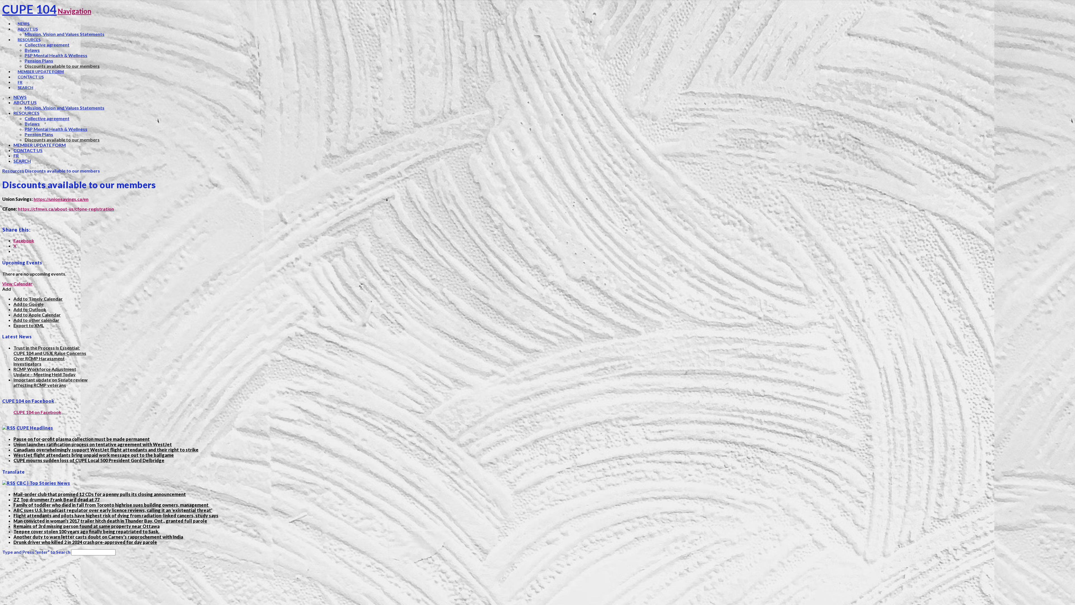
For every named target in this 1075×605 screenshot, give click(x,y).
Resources (13, 170)
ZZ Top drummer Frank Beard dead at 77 (56, 499)
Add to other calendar (36, 320)
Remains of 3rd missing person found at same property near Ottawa (86, 526)
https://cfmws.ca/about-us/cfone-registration (66, 208)
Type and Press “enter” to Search (36, 552)
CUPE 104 (29, 9)
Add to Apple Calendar (37, 314)
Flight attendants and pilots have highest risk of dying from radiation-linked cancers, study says (115, 515)
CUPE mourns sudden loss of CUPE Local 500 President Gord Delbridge (88, 460)
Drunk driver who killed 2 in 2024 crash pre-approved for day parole (85, 542)
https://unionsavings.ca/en (61, 199)
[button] (6, 289)
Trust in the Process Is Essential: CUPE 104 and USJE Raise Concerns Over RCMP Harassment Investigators (49, 355)
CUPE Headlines (35, 428)
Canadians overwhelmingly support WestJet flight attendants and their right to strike (105, 449)
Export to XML (28, 325)
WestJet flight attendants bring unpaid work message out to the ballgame (93, 455)
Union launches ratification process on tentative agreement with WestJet (92, 444)
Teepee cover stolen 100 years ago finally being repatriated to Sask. (86, 531)
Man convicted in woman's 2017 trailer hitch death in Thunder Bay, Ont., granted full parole (110, 520)
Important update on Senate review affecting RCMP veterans (50, 382)
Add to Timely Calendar (38, 298)
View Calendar (17, 283)
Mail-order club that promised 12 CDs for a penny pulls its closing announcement (99, 494)
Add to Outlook (29, 309)
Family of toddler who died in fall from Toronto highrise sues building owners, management (111, 505)
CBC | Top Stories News (43, 483)
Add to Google (28, 304)
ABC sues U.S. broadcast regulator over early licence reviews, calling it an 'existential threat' (112, 510)
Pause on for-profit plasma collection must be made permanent (81, 439)
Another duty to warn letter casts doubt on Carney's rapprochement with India (98, 536)
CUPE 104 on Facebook (28, 401)
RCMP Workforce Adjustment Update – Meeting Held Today (44, 371)
